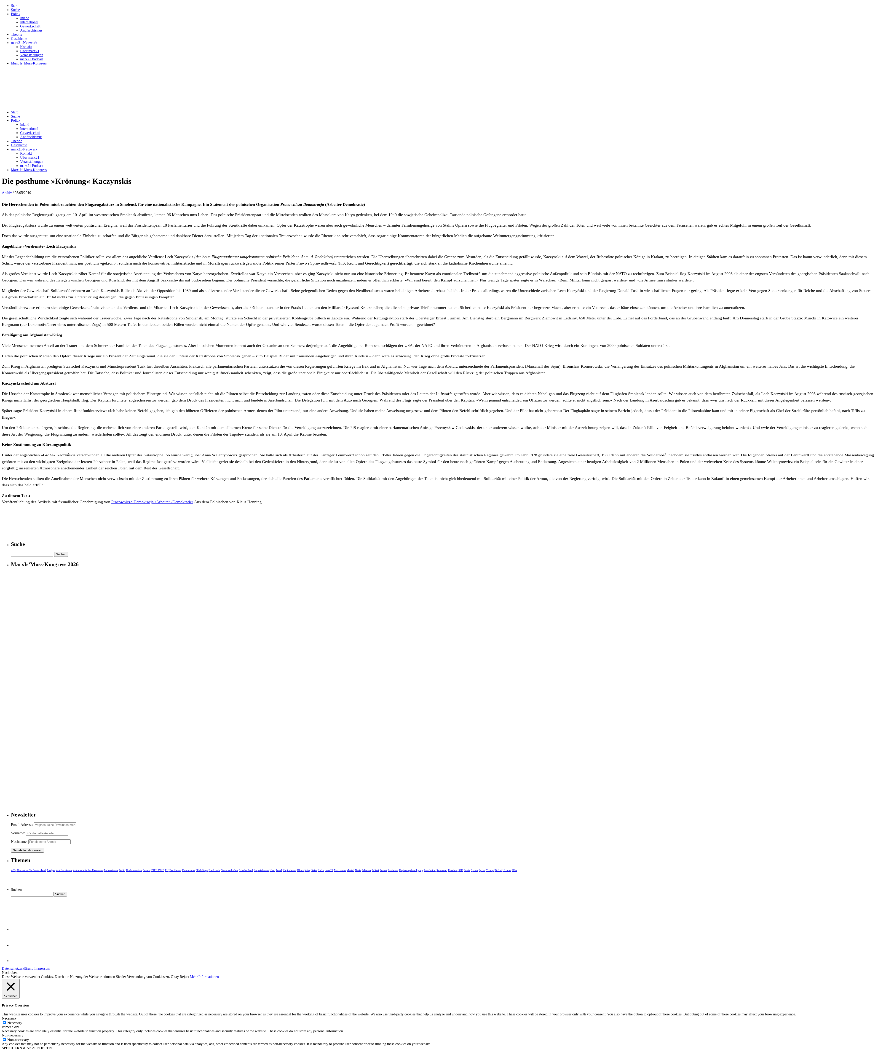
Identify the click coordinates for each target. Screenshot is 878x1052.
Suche (15, 10)
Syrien (474, 870)
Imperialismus (261, 870)
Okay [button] (175, 977)
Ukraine (507, 870)
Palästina (366, 870)
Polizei (375, 870)
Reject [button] (184, 977)
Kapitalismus (289, 870)
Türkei (498, 870)
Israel (279, 870)
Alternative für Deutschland (31, 870)
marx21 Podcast (31, 59)
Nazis (358, 870)
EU (167, 870)
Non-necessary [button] (12, 1035)
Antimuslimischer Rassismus (88, 870)
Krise (314, 870)
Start (14, 6)
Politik (15, 14)
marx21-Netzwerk (24, 43)
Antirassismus (111, 870)
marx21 (329, 870)
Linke (321, 870)
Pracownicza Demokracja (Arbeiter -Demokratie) (152, 502)
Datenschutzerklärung (17, 968)
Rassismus (393, 870)
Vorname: (18, 833)
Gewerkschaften (229, 870)
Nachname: (19, 841)
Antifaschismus (31, 30)
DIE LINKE (157, 870)
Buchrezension (134, 870)
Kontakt (26, 47)
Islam (272, 870)
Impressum (42, 968)
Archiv (7, 193)
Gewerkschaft (30, 26)
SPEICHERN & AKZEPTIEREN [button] (27, 1048)
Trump (490, 870)
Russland (453, 870)
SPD (460, 870)
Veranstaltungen (31, 55)
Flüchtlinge (202, 870)
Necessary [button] (9, 1018)
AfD (13, 870)
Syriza (482, 870)
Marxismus (340, 870)
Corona (146, 870)
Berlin (122, 870)
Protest (383, 870)
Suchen (16, 889)
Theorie (16, 34)
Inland (24, 18)
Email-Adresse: (22, 825)
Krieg (308, 870)
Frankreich (214, 870)
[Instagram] (18, 961)
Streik (467, 870)
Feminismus (188, 870)
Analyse (51, 870)
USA (514, 870)
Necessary (14, 1023)
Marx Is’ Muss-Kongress (29, 63)
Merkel (350, 870)
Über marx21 (29, 51)
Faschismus (175, 870)
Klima (300, 870)
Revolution (430, 870)
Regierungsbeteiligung (411, 870)
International (29, 22)
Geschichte (19, 38)
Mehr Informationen (204, 977)
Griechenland (246, 870)
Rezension (441, 870)
